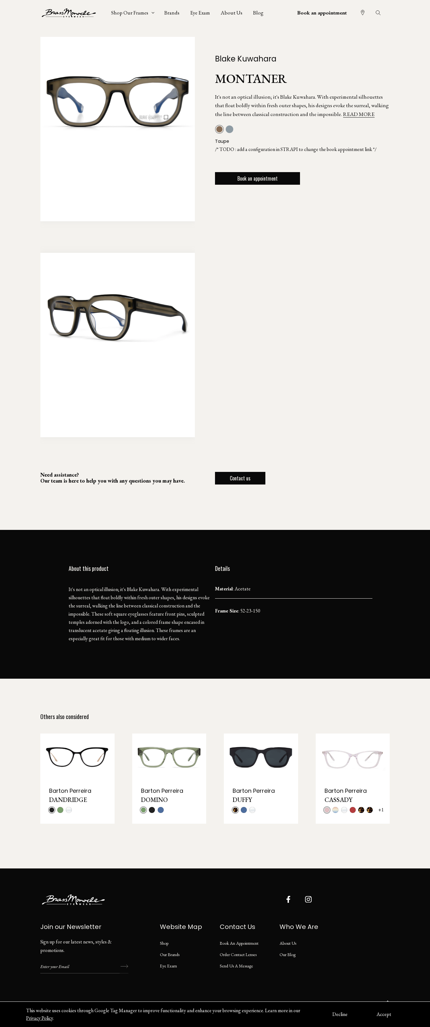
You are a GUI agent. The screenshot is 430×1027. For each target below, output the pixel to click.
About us (288, 943)
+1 (381, 809)
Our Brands (169, 954)
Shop (164, 943)
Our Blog (288, 954)
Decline (340, 1014)
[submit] (124, 966)
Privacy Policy (39, 1018)
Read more (359, 114)
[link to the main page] (73, 12)
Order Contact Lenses (238, 954)
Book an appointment (322, 12)
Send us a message (236, 966)
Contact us (240, 478)
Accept (383, 1014)
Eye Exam (168, 966)
